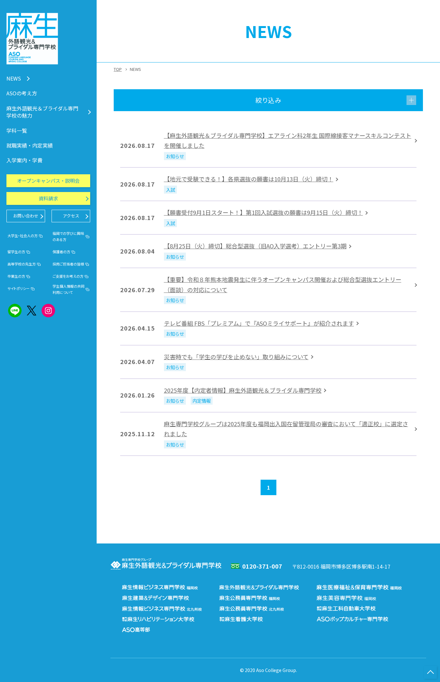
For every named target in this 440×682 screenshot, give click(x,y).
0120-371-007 (262, 566)
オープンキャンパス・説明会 (48, 180)
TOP (118, 69)
